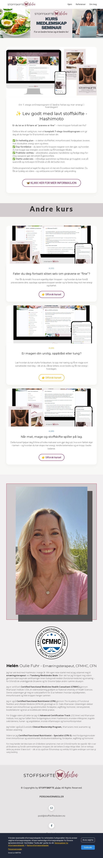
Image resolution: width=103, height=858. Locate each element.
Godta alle (88, 847)
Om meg (93, 4)
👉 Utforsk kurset (51, 294)
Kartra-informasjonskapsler (38, 845)
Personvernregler (15, 849)
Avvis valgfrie (88, 840)
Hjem (69, 4)
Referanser (81, 4)
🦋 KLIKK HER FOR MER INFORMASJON (51, 182)
